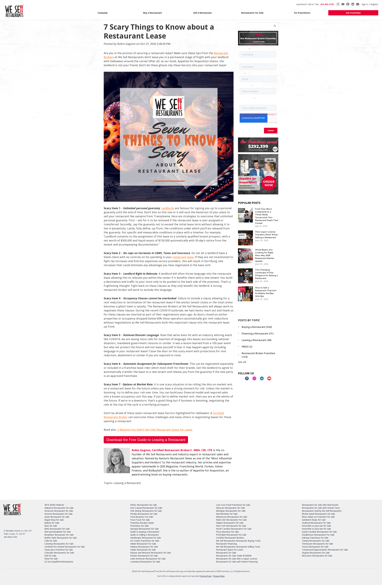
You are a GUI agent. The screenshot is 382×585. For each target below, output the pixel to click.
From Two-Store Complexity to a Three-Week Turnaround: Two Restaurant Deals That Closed (266, 216)
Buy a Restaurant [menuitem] (152, 12)
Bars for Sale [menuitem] (50, 525)
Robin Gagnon (126, 44)
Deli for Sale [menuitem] (50, 555)
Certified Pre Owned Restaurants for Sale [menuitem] (64, 546)
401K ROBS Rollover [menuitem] (54, 504)
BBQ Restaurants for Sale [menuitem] (57, 528)
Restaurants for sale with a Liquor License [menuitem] (236, 558)
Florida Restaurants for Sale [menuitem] (143, 513)
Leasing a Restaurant (127, 483)
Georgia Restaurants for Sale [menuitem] (144, 528)
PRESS (247, 346)
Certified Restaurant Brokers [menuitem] (230, 537)
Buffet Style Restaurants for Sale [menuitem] (60, 537)
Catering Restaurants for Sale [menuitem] (58, 543)
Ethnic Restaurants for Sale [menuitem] (143, 504)
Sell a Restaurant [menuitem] (202, 12)
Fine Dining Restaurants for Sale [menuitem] (146, 510)
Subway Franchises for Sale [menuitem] (315, 537)
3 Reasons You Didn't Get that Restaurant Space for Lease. (155, 429)
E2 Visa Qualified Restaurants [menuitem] (58, 561)
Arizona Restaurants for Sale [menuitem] (58, 513)
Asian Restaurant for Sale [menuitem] (56, 516)
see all (242, 362)
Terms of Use (205, 576)
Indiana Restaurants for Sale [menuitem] (144, 546)
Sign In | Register (370, 4)
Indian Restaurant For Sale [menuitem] (143, 543)
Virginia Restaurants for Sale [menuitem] (316, 552)
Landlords (167, 208)
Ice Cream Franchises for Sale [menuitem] (144, 540)
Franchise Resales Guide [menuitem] (142, 522)
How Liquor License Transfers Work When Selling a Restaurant (266, 234)
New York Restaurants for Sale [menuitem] (231, 525)
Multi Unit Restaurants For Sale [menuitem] (231, 519)
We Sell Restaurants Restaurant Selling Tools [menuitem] (238, 546)
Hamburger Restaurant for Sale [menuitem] (145, 537)
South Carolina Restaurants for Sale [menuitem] (319, 531)
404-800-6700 (327, 4)
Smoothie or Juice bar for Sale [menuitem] (316, 525)
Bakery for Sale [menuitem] (51, 522)
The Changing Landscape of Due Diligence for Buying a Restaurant (266, 274)
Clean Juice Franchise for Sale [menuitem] (58, 549)
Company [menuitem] (103, 12)
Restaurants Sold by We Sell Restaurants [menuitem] (322, 510)
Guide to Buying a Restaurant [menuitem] (144, 531)
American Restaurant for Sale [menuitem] (58, 510)
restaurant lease (183, 257)
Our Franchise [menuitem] (353, 12)
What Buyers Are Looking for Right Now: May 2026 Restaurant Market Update (264, 255)
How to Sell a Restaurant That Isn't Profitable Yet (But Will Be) (265, 292)
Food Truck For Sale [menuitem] (140, 519)
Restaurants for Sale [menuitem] (252, 12)
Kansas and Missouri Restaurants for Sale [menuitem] (150, 552)
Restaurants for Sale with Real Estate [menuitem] (320, 504)
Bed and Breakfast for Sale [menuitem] (57, 531)
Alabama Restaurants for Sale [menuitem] (59, 507)
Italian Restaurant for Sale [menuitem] (143, 549)
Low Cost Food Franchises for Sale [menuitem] (233, 504)
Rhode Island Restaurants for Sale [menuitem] (318, 513)
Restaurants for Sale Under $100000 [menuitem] (233, 555)
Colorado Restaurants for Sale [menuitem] (59, 552)
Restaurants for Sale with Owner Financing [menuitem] (237, 561)
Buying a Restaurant (257, 327)
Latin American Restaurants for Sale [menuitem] (147, 558)
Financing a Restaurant (258, 333)
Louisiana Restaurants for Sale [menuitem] (145, 561)
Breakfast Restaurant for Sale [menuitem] (59, 534)
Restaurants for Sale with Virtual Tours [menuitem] (321, 507)
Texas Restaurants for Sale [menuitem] (315, 546)
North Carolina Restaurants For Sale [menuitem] (233, 528)
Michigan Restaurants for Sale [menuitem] (230, 510)
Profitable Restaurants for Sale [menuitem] (231, 534)
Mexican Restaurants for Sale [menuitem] (230, 507)
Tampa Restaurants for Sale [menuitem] (315, 540)
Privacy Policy (219, 576)
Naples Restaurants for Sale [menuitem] (229, 522)
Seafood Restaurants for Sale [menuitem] (316, 522)
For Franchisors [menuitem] (302, 12)
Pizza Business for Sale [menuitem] (227, 531)
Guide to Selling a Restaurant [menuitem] (144, 534)
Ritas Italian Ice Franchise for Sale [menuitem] (318, 516)
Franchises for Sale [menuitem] (139, 525)
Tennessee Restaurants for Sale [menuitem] (317, 543)
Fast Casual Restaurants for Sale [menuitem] (146, 507)
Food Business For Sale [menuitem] (141, 516)
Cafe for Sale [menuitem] (50, 540)
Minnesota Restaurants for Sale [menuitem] (231, 516)
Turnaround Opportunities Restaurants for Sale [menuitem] (325, 549)
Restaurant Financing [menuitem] (226, 543)
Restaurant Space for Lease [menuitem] (229, 549)
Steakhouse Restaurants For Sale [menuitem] (318, 534)
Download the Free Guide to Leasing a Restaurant (145, 440)
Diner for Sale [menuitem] (51, 558)
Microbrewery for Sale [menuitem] (226, 513)
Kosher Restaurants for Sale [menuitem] (144, 555)
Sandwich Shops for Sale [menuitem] (314, 519)
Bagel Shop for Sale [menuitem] (54, 519)
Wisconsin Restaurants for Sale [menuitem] (317, 555)
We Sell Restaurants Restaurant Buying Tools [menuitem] (238, 540)
